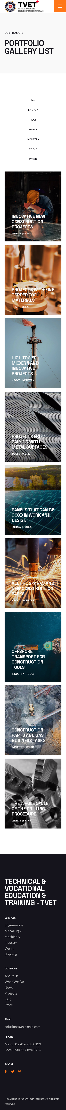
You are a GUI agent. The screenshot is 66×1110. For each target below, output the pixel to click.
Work (27, 233)
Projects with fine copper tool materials (33, 295)
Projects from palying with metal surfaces (29, 442)
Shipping (11, 954)
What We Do (14, 982)
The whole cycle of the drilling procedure (30, 809)
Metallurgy (13, 931)
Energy (16, 233)
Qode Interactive (37, 1098)
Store (9, 1005)
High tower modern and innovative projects (25, 365)
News (9, 987)
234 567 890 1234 (27, 1050)
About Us (11, 976)
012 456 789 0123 (27, 1044)
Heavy (16, 380)
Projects (11, 993)
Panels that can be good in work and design (33, 515)
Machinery (12, 937)
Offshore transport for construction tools (28, 659)
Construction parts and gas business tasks (28, 735)
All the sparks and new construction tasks (33, 588)
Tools (24, 306)
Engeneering (14, 925)
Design (10, 948)
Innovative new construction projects (28, 221)
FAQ (8, 999)
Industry (28, 380)
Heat (15, 306)
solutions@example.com (22, 1027)
